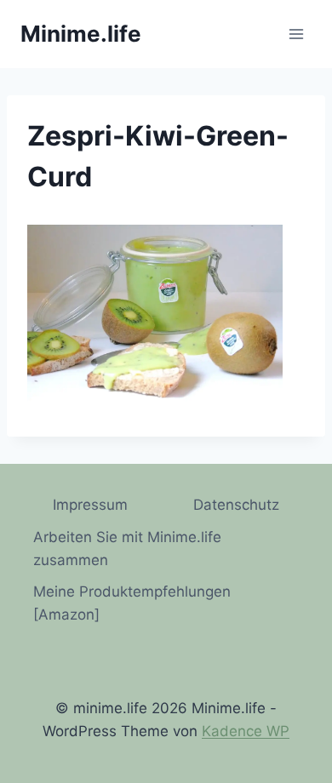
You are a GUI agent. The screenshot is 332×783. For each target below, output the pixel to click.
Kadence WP (245, 731)
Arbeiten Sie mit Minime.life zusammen (127, 549)
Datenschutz (236, 504)
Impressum (90, 504)
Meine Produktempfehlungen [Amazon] (132, 603)
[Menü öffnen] (296, 33)
